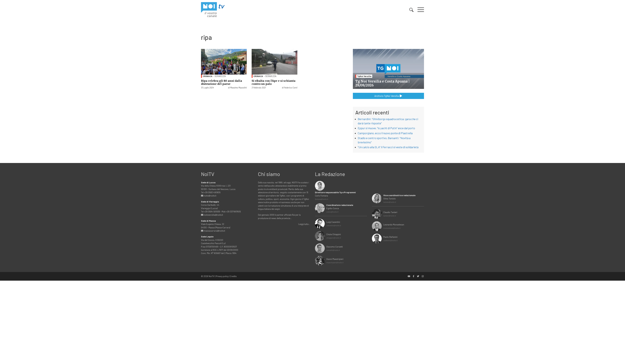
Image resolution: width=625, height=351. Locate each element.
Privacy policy (222, 276)
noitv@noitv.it (209, 195)
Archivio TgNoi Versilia (386, 95)
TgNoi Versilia (364, 76)
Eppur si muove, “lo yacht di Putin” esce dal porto (386, 128)
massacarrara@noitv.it (214, 230)
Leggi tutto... (304, 224)
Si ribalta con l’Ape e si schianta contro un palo (273, 82)
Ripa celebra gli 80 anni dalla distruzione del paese (221, 82)
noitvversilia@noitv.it (213, 214)
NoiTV (211, 276)
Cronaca (207, 76)
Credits (233, 276)
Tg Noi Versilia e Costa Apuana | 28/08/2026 (382, 83)
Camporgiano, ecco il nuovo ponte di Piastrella (385, 133)
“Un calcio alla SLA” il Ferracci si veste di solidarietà (388, 147)
